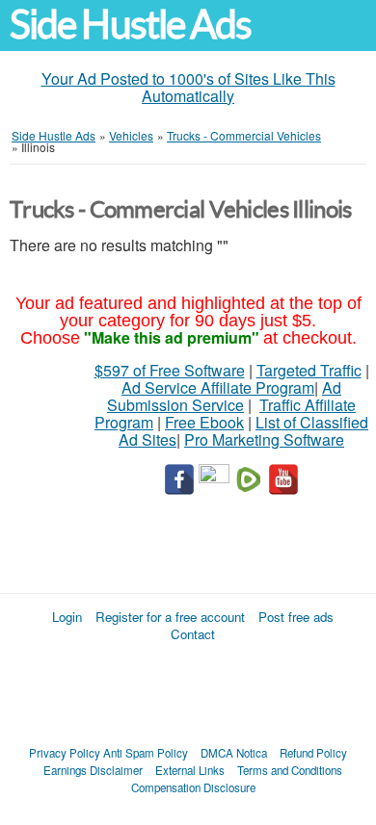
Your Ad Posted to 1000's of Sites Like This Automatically (188, 87)
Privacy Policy (64, 753)
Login (67, 616)
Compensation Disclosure (193, 787)
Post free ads (296, 616)
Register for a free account (170, 616)
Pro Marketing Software (264, 439)
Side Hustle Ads (130, 24)
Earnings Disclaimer (93, 770)
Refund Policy (313, 753)
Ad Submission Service (224, 396)
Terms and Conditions (289, 770)
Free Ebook (204, 422)
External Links (190, 770)
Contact (193, 634)
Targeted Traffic (309, 370)
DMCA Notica (234, 753)
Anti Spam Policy (145, 753)
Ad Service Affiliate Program (217, 387)
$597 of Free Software (169, 370)
